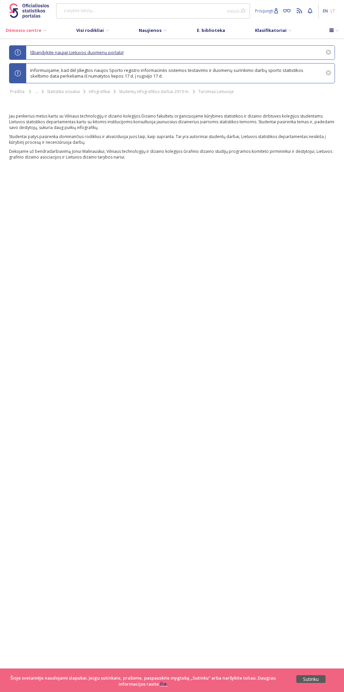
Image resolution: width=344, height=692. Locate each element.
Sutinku (311, 679)
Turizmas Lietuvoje (216, 91)
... (36, 91)
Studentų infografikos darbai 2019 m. (154, 91)
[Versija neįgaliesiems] (288, 10)
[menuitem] (26, 32)
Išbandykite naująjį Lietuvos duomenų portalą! (77, 52)
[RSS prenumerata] (300, 10)
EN (325, 10)
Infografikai (99, 91)
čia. (164, 684)
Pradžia (17, 91)
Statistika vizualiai (63, 91)
